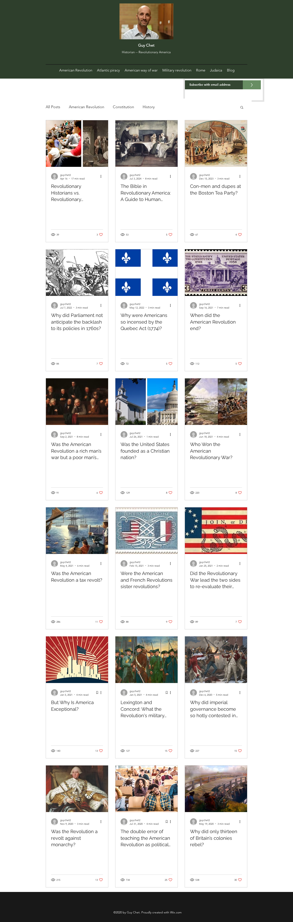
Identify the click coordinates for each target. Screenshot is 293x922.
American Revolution (86, 107)
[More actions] (102, 176)
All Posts (53, 107)
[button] (242, 107)
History (149, 107)
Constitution (123, 107)
